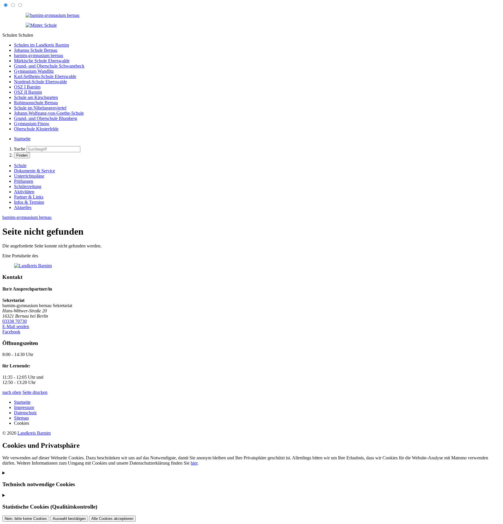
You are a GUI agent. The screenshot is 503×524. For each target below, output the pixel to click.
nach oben (11, 392)
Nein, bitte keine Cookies (26, 518)
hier (194, 463)
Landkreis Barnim (34, 433)
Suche (19, 148)
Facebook (11, 331)
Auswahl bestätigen (69, 518)
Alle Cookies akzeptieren (112, 518)
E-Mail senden (15, 326)
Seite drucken (34, 392)
